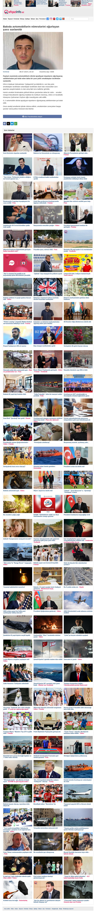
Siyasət (10, 19)
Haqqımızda (55, 908)
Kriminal (16, 19)
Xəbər (5, 19)
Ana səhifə (7, 908)
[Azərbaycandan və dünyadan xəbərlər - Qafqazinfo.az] (14, 12)
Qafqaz (27, 19)
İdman (33, 19)
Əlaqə (60, 908)
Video (12, 908)
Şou (37, 19)
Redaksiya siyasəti (68, 908)
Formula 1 (42, 19)
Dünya (22, 19)
